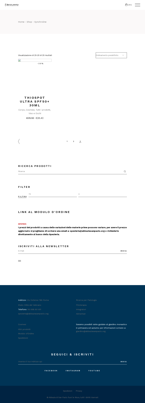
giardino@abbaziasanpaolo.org (90, 331)
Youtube (94, 371)
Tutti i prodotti (43, 110)
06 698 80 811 (34, 309)
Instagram (73, 371)
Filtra (22, 197)
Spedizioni (23, 338)
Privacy (79, 391)
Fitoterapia (81, 305)
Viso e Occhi (35, 113)
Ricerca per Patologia (86, 300)
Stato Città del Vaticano (29, 305)
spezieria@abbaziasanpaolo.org (87, 231)
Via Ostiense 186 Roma (38, 300)
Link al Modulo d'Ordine (44, 212)
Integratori (81, 309)
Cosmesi (30, 110)
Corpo (21, 110)
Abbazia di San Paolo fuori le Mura (64, 397)
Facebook (51, 371)
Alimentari (81, 314)
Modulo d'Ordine (26, 333)
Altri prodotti (24, 329)
